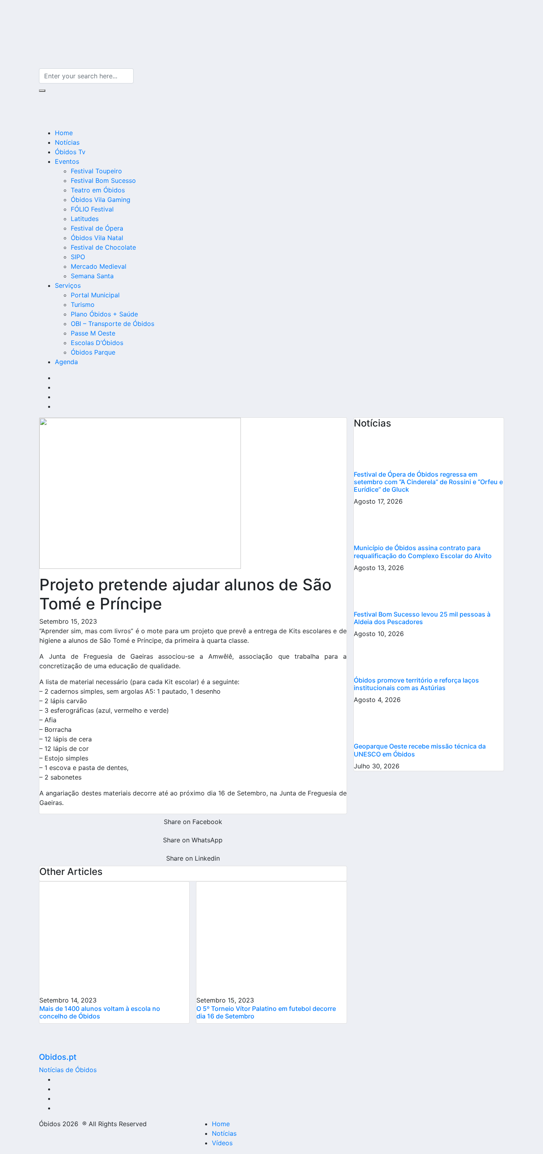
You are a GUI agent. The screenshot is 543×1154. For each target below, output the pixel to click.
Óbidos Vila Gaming (100, 200)
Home (64, 133)
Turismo (83, 304)
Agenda (66, 362)
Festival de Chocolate (103, 247)
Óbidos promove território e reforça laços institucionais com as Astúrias (416, 684)
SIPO (78, 257)
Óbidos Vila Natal (97, 238)
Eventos (67, 161)
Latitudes (85, 219)
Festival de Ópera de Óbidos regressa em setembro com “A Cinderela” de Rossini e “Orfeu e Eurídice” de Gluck (428, 481)
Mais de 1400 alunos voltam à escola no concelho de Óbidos (99, 1012)
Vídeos (222, 1143)
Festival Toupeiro (96, 171)
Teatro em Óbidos (98, 190)
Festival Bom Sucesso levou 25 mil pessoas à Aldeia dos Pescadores (422, 618)
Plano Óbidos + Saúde (104, 314)
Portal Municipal (95, 295)
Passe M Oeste (93, 333)
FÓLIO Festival (92, 209)
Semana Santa (92, 276)
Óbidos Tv (70, 152)
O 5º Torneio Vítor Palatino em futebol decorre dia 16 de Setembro (266, 1012)
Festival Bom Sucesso (103, 180)
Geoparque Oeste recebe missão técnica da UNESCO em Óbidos (420, 750)
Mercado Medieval (98, 266)
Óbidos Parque (93, 352)
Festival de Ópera (97, 228)
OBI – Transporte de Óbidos (112, 324)
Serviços (68, 285)
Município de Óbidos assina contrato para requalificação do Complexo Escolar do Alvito (423, 551)
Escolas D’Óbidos (97, 343)
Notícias (67, 142)
